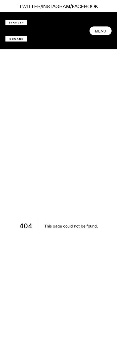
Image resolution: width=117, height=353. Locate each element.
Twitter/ (30, 5)
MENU (100, 31)
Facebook (85, 5)
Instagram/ (57, 5)
